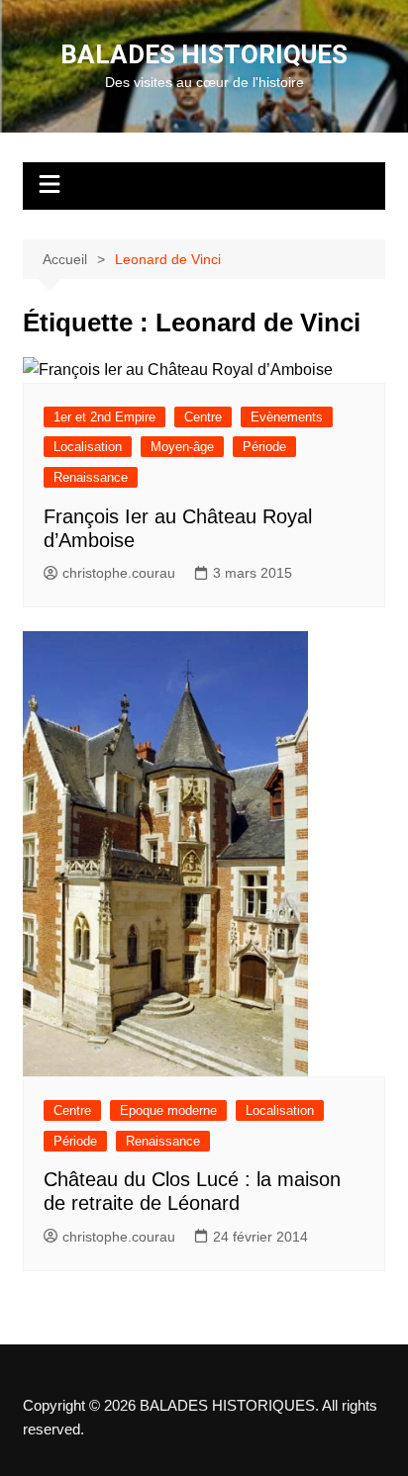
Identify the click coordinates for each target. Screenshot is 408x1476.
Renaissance (90, 477)
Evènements (287, 417)
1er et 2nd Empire (104, 417)
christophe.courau (118, 573)
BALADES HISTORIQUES (204, 54)
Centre (203, 417)
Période (264, 446)
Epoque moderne (168, 1110)
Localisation (87, 446)
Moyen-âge (182, 446)
